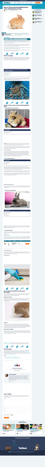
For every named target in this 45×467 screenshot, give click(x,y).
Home (15, 2)
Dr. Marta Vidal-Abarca (7, 34)
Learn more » (18, 35)
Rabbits (31, 2)
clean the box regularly (7, 343)
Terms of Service (15, 445)
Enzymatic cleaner (8, 74)
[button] (15, 365)
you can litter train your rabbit (10, 330)
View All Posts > (10, 381)
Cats (23, 2)
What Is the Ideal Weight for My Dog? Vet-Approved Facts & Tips (38, 12)
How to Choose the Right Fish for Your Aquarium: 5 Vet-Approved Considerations (35, 431)
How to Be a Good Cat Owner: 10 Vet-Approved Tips (38, 22)
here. (4, 239)
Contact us (14, 442)
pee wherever (19, 350)
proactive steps (28, 352)
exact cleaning (27, 351)
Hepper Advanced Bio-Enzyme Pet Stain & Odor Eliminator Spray (12, 236)
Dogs (27, 2)
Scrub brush (7, 75)
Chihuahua (21, 377)
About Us (19, 2)
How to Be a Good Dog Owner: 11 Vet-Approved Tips (38, 15)
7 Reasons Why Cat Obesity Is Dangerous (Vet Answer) (38, 19)
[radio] (14, 370)
